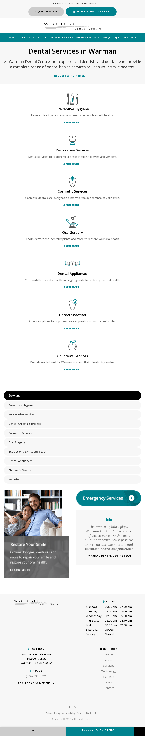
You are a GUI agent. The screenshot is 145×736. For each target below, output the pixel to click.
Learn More (71, 122)
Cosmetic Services (20, 433)
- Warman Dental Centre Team (108, 555)
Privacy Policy (53, 713)
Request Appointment (93, 11)
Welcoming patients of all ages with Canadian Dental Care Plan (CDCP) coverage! (71, 37)
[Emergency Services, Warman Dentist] (108, 505)
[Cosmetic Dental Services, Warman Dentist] (72, 181)
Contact (109, 688)
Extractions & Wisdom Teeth (27, 451)
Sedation (14, 479)
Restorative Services (21, 414)
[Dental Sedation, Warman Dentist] (72, 305)
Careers (109, 682)
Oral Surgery (16, 442)
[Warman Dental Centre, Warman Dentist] (36, 604)
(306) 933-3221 (47, 11)
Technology (108, 671)
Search (80, 713)
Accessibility (68, 713)
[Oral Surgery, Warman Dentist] (72, 222)
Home (109, 654)
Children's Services (20, 470)
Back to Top (92, 713)
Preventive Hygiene (20, 405)
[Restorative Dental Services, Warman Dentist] (72, 140)
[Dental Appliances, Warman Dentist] (72, 263)
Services (108, 665)
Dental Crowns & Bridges (24, 424)
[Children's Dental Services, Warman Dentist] (72, 346)
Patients (108, 677)
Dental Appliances (20, 461)
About (109, 660)
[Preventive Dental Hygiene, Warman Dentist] (72, 99)
